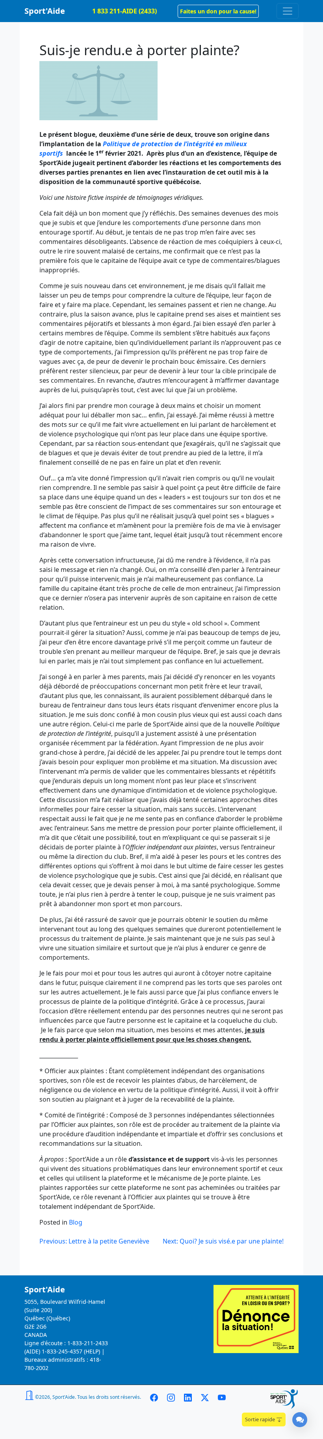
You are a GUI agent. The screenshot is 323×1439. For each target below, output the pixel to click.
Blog (75, 1222)
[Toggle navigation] (288, 11)
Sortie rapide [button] (260, 1419)
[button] (218, 11)
